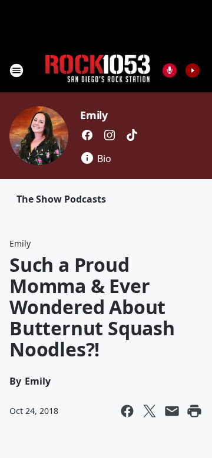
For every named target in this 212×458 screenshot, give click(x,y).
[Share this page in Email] (172, 411)
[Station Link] (98, 70)
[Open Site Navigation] (16, 70)
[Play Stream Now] (193, 70)
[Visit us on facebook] (87, 135)
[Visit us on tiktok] (132, 135)
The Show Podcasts (61, 199)
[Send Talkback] (170, 70)
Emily (94, 115)
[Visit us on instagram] (109, 135)
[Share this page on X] (149, 411)
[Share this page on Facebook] (127, 411)
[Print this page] (194, 411)
